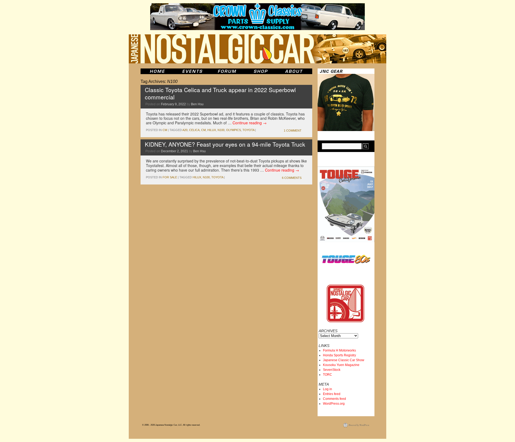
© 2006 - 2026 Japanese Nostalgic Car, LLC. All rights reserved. (171, 425)
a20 (184, 130)
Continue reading (250, 122)
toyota (248, 130)
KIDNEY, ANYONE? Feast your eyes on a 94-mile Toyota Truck (225, 144)
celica (194, 130)
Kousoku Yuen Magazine (341, 365)
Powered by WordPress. (359, 424)
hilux (211, 130)
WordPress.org (334, 403)
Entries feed (331, 394)
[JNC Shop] (261, 71)
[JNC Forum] (228, 71)
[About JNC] (294, 71)
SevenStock (331, 370)
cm (165, 130)
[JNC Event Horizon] (192, 71)
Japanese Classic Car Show (343, 360)
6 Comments (291, 177)
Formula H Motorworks (339, 350)
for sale (170, 177)
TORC (327, 374)
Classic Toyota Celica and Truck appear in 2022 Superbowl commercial (220, 93)
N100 (221, 130)
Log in (327, 389)
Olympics (233, 130)
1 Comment (292, 130)
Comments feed (334, 399)
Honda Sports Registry (339, 355)
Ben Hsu (197, 104)
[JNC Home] (157, 71)
